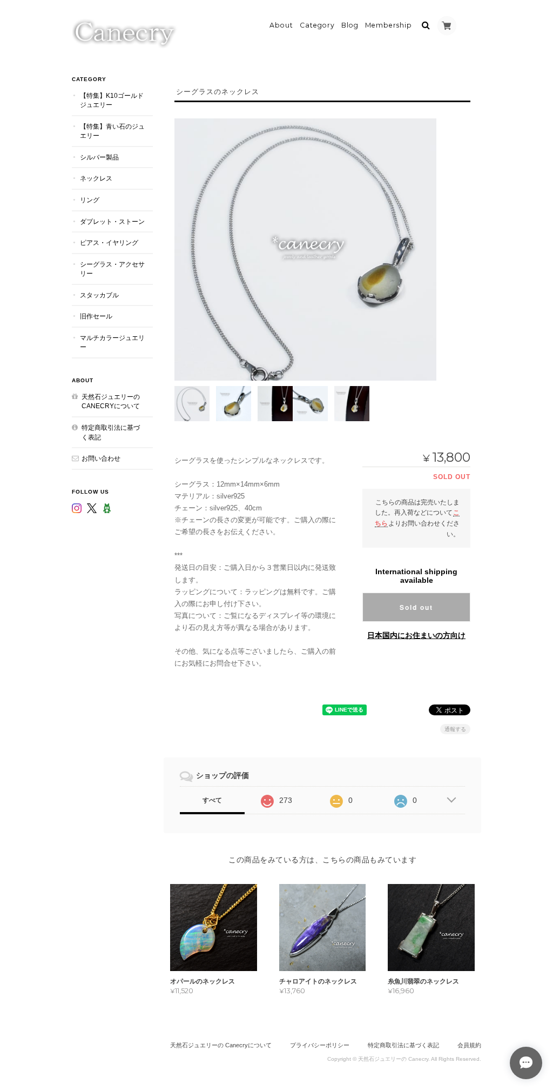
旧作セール (96, 316)
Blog (350, 25)
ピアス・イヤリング (109, 242)
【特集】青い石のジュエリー (112, 131)
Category (317, 25)
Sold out (416, 607)
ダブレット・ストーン (112, 221)
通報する (455, 729)
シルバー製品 (99, 157)
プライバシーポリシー (319, 1045)
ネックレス (96, 178)
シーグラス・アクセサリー (112, 269)
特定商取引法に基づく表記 (111, 432)
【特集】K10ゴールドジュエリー (112, 100)
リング (89, 199)
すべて (212, 800)
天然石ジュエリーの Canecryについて (111, 401)
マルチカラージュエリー (112, 342)
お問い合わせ (101, 458)
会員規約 (469, 1045)
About (281, 25)
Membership (388, 25)
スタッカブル (99, 294)
